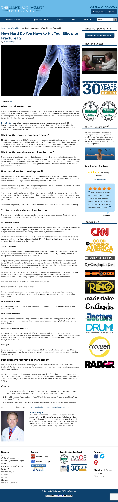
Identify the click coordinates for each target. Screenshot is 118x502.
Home (3, 28)
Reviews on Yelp (42, 456)
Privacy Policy (99, 476)
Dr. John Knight (9, 42)
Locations (59, 19)
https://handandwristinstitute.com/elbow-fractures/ (49, 407)
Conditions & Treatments (14, 19)
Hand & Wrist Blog (13, 28)
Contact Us (87, 19)
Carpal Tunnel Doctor (40, 19)
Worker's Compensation (10, 458)
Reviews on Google (43, 461)
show (11, 101)
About (73, 19)
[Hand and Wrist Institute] (29, 9)
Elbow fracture (6, 123)
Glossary (4, 480)
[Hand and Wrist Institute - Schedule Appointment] (100, 37)
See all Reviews (100, 179)
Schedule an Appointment (103, 12)
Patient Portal (6, 455)
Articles (4, 477)
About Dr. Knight (7, 472)
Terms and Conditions (9, 483)
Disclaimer (98, 473)
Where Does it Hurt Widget (12, 466)
